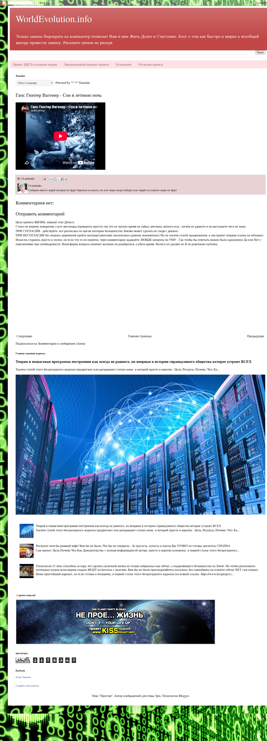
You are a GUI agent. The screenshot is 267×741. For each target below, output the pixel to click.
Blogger (184, 696)
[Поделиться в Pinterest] (66, 179)
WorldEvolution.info (54, 18)
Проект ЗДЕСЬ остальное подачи (35, 64)
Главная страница (139, 336)
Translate (84, 82)
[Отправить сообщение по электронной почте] (44, 178)
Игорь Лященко (23, 677)
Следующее (24, 336)
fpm (158, 696)
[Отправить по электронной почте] (51, 179)
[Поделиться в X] (59, 179)
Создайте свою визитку (27, 686)
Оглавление (124, 64)
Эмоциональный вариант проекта (86, 64)
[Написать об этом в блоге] (55, 179)
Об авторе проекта (150, 64)
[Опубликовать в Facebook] (62, 179)
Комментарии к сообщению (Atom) (61, 343)
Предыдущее (255, 336)
